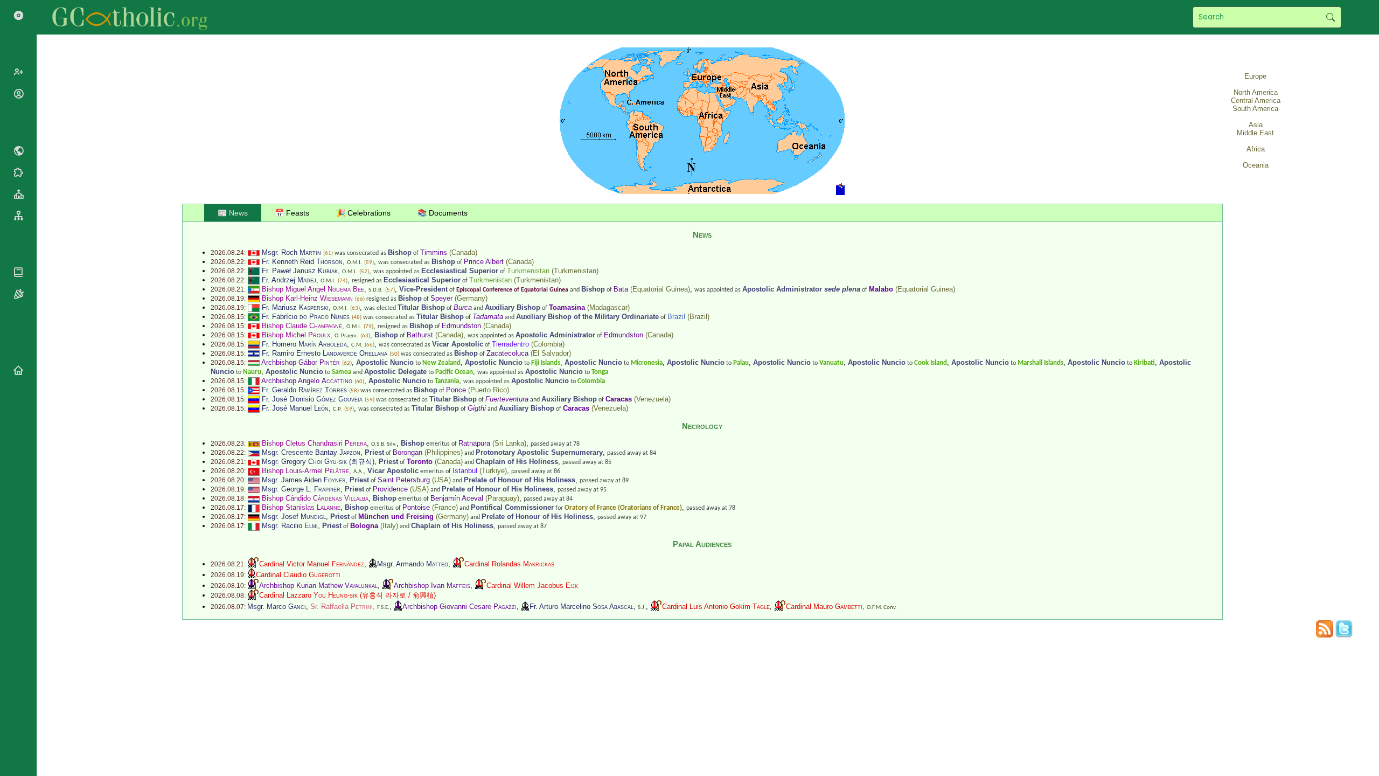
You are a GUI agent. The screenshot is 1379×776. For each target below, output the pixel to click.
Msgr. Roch (291, 252)
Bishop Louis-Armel (305, 471)
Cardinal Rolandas (509, 564)
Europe (1255, 76)
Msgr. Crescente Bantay (311, 452)
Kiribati (1144, 362)
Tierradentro (510, 344)
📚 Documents (442, 213)
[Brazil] (254, 317)
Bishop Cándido (315, 498)
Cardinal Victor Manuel (311, 564)
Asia (1256, 125)
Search (1330, 17)
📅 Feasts (292, 213)
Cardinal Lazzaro (308, 595)
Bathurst (420, 335)
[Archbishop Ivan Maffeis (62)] (388, 585)
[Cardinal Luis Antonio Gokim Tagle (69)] (656, 606)
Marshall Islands (1040, 362)
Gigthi (477, 408)
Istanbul (464, 471)
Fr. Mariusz (295, 307)
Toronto (420, 462)
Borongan (407, 452)
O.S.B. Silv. (383, 444)
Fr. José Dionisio (312, 399)
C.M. (357, 345)
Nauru (252, 372)
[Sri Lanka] (254, 443)
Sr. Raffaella (341, 606)
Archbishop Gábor (300, 362)
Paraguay (502, 498)
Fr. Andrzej (289, 280)
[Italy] (254, 381)
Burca (463, 307)
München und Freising (396, 516)
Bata (621, 289)
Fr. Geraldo (304, 390)
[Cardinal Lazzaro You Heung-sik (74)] (253, 595)
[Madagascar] (254, 307)
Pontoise (416, 507)
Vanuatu (831, 362)
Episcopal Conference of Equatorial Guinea (512, 290)
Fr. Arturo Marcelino (581, 606)
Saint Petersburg (404, 480)
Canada (463, 252)
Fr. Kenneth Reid (302, 262)
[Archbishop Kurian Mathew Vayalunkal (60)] (253, 585)
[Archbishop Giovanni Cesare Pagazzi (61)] (398, 606)
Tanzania (447, 381)
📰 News (233, 213)
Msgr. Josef (294, 516)
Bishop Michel (296, 335)
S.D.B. (375, 290)
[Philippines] (254, 452)
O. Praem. (346, 336)
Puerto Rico (488, 390)
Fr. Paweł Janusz (300, 271)
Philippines (444, 452)
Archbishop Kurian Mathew (318, 585)
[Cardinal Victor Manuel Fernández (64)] (253, 564)
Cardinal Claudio (298, 575)
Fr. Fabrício (306, 317)
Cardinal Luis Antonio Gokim (716, 606)
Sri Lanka (509, 443)
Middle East (1255, 133)
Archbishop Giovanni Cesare (459, 606)
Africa (1255, 149)
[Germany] (254, 298)
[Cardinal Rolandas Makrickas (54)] (458, 564)
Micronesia (647, 362)
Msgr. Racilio (290, 526)
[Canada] (254, 252)
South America (1255, 109)
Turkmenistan (528, 271)
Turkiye (493, 471)
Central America (1255, 100)
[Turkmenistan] (254, 271)
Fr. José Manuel (295, 408)
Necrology (702, 426)
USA (441, 480)
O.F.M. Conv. (882, 608)
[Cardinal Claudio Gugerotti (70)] (251, 575)
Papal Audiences (702, 544)
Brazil (676, 317)
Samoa (341, 372)
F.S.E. (383, 608)
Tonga (599, 372)
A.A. (358, 472)
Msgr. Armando (412, 564)
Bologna (364, 526)
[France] (254, 507)
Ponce (456, 390)
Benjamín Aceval (456, 498)
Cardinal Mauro (824, 606)
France (445, 507)
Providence (390, 489)
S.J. (642, 608)
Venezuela (652, 399)
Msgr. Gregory (304, 462)
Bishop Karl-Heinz (307, 298)
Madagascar (608, 307)
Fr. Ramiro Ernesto (324, 353)
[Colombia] (254, 344)
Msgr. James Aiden (303, 480)
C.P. (337, 409)
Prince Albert (484, 262)
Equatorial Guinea (660, 289)
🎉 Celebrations (363, 213)
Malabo (881, 289)
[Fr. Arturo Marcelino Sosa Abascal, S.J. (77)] (525, 606)
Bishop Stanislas (301, 507)
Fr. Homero (304, 344)
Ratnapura (474, 443)
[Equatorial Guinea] (254, 289)
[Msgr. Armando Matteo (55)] (372, 564)
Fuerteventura (506, 399)
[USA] (254, 480)
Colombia (547, 344)
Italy (389, 526)
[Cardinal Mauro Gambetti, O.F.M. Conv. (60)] (780, 606)
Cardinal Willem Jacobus (532, 585)
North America (1256, 92)
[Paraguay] (254, 498)
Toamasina (567, 307)
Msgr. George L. (301, 489)
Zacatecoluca (507, 353)
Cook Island (930, 362)
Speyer (441, 298)
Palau (741, 362)
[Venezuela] (254, 399)
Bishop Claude (302, 326)
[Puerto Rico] (254, 390)
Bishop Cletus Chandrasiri (314, 443)
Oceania (1256, 165)
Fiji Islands (545, 362)
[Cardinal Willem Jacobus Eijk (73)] (480, 585)
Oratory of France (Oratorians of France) (623, 507)
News (702, 234)
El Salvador (551, 353)
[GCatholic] (133, 17)
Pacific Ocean (454, 372)
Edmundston (461, 326)
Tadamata (487, 317)
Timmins (433, 252)
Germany (471, 298)
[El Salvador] (254, 353)
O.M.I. (354, 263)
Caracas (618, 399)
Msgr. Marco (276, 606)
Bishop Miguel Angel (313, 289)
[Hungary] (254, 362)
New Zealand (441, 362)
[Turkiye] (254, 471)
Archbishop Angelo (306, 381)
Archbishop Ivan (432, 585)
